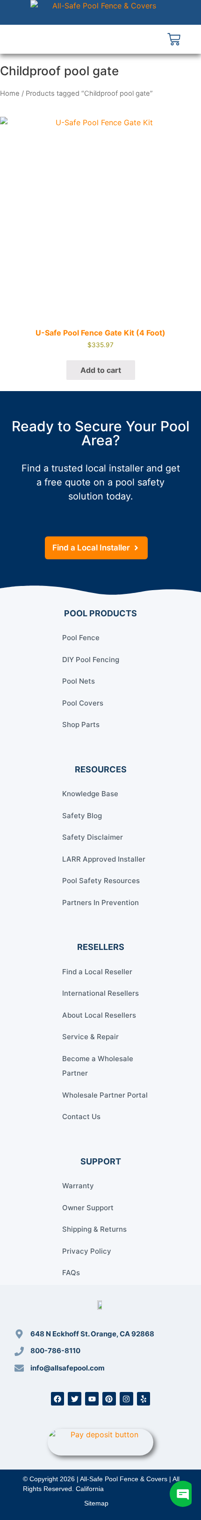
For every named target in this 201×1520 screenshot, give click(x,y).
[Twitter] (74, 1399)
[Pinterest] (109, 1399)
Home (10, 93)
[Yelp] (144, 1399)
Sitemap (96, 1503)
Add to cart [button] (100, 370)
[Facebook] (58, 1399)
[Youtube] (92, 1399)
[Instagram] (126, 1399)
